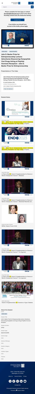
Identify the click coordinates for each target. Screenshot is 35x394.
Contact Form (17, 20)
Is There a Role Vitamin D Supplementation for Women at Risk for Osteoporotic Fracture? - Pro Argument (17, 251)
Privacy (25, 376)
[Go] (32, 6)
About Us (11, 376)
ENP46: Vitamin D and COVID (9, 226)
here (22, 12)
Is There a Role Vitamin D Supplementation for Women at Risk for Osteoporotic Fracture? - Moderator (17, 174)
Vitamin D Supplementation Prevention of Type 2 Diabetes (17, 302)
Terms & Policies (18, 376)
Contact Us (17, 385)
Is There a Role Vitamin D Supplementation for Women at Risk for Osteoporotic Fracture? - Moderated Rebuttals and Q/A (17, 200)
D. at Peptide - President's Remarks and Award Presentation (17, 148)
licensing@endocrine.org (11, 13)
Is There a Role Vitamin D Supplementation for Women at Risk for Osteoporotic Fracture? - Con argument (17, 277)
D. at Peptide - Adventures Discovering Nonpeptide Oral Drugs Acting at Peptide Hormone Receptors (17, 122)
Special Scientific (13, 51)
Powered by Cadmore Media (17, 390)
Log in (31, 3)
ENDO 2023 (4, 51)
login (26, 26)
